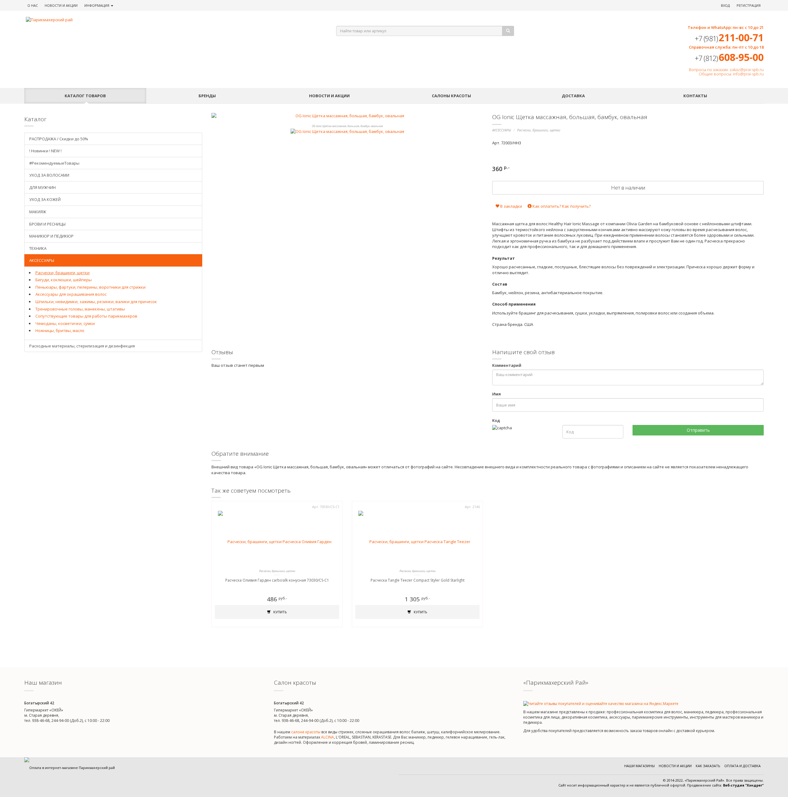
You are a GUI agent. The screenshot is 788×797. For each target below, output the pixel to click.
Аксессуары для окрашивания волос (71, 294)
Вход (725, 5)
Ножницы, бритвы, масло (59, 330)
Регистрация (749, 5)
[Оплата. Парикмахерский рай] (69, 767)
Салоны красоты (451, 95)
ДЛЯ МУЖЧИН (42, 187)
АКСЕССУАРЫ (501, 130)
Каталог (85, 95)
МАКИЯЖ (37, 211)
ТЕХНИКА (37, 248)
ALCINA (327, 737)
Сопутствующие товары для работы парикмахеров (86, 316)
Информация (97, 5)
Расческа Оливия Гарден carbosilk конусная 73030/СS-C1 (277, 580)
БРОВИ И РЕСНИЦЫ (47, 224)
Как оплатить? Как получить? (561, 206)
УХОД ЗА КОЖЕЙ (45, 199)
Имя (496, 394)
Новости (61, 5)
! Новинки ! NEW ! (45, 151)
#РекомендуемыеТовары (54, 163)
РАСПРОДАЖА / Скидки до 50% (58, 139)
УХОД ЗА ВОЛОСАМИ (49, 175)
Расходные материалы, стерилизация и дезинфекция (82, 346)
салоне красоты (305, 732)
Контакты (695, 95)
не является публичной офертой (657, 785)
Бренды (207, 95)
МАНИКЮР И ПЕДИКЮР (51, 236)
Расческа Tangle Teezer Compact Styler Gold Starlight (417, 580)
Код (496, 420)
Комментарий (506, 365)
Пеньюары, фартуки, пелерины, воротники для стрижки (90, 287)
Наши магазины (639, 765)
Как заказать (708, 765)
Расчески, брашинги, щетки (538, 130)
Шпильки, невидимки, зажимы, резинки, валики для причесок (96, 301)
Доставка (573, 95)
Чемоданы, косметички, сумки (65, 323)
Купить (279, 612)
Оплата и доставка (742, 765)
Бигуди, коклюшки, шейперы (63, 279)
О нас (32, 5)
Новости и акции (329, 95)
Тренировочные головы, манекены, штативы (80, 309)
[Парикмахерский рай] (173, 20)
